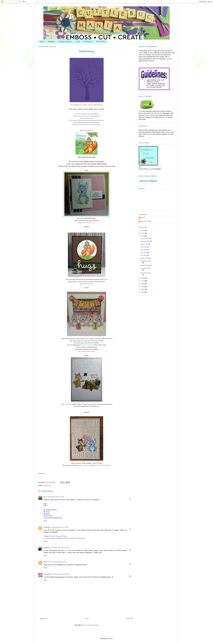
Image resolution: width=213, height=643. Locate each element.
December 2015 (145, 273)
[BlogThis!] (63, 482)
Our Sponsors (88, 41)
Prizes (78, 41)
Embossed (41, 473)
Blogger (110, 638)
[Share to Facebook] (67, 482)
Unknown (47, 527)
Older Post (129, 618)
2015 (143, 236)
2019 (143, 286)
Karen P (46, 562)
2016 (143, 278)
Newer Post (43, 618)
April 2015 (143, 247)
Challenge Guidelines (65, 41)
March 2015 (144, 244)
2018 (143, 284)
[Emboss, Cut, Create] (148, 165)
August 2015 (144, 258)
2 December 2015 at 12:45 (60, 574)
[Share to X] (65, 482)
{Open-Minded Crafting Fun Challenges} (72, 538)
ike (45, 497)
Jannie (143, 218)
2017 (143, 281)
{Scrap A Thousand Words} (58, 536)
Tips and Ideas (100, 41)
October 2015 (145, 265)
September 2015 (145, 261)
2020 (143, 289)
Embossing (47, 485)
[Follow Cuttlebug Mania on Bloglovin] (148, 182)
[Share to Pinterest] (69, 482)
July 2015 (143, 255)
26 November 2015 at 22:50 (60, 547)
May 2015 (143, 250)
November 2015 (145, 268)
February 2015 (145, 241)
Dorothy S (47, 547)
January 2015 (145, 238)
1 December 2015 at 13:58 (58, 562)
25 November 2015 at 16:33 (59, 527)
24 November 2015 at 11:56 (55, 497)
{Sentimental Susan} (50, 538)
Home (42, 41)
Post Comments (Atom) (91, 625)
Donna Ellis (48, 574)
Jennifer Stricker (146, 221)
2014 (143, 233)
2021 (143, 292)
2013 (143, 230)
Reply (45, 521)
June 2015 (144, 252)
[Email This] (61, 482)
